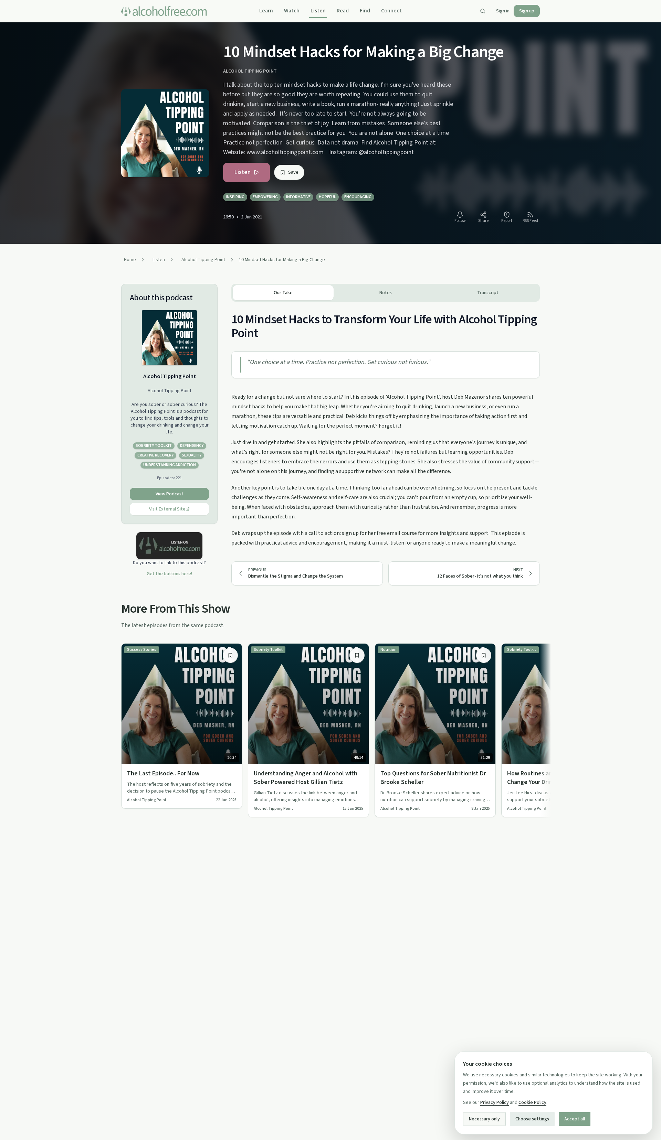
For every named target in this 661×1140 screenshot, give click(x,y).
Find (365, 10)
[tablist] (385, 293)
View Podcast (169, 494)
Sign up (526, 11)
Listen (318, 10)
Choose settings (532, 1119)
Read (343, 10)
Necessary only (484, 1119)
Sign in (503, 11)
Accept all (574, 1119)
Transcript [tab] (488, 292)
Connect (391, 10)
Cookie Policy (532, 1102)
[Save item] (230, 655)
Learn (266, 10)
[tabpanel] (385, 425)
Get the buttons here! (169, 573)
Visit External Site (167, 509)
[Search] (482, 11)
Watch (292, 10)
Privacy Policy (494, 1102)
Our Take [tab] (283, 292)
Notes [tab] (385, 292)
